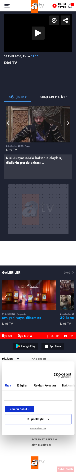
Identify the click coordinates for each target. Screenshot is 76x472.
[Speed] (58, 6)
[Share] (69, 6)
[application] (38, 236)
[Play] (38, 236)
